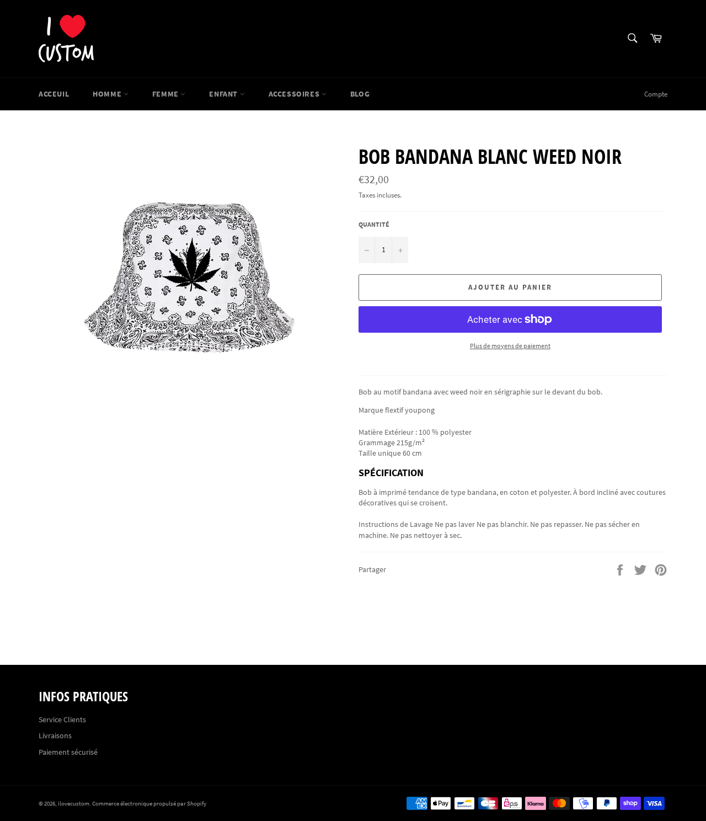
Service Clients (62, 719)
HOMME (108, 94)
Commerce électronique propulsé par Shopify (149, 803)
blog (360, 94)
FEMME (166, 94)
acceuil (54, 94)
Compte (655, 94)
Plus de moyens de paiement (510, 346)
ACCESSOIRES (295, 94)
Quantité (374, 224)
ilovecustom (73, 803)
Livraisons (55, 735)
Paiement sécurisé (68, 752)
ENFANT (224, 94)
